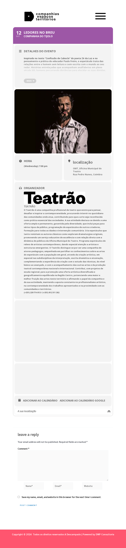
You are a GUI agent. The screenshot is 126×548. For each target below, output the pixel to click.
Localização (83, 161)
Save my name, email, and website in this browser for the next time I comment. (61, 496)
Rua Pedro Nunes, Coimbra (87, 174)
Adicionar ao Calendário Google (82, 400)
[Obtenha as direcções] (109, 411)
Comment (23, 448)
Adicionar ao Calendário (40, 400)
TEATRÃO (29, 206)
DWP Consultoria (105, 534)
